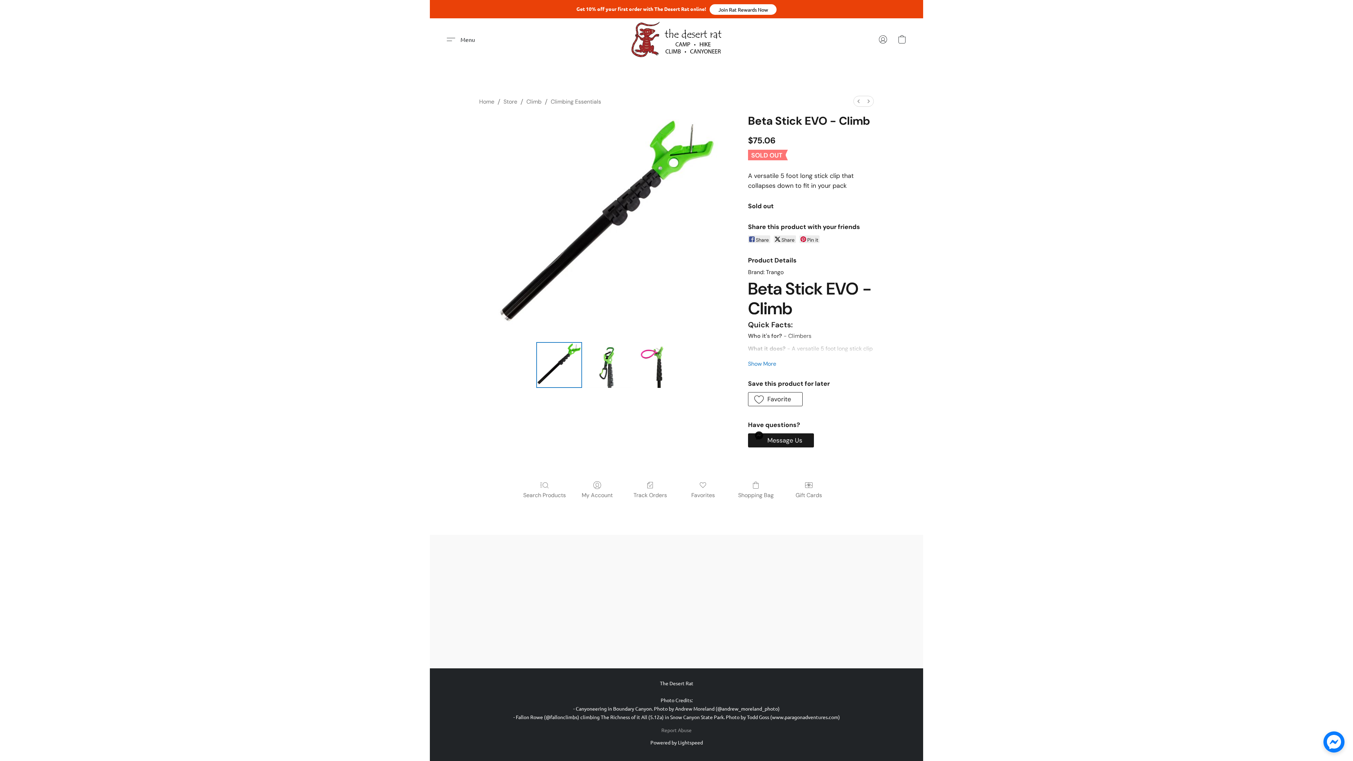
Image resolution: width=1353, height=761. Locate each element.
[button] (743, 9)
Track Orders (650, 495)
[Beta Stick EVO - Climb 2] (657, 365)
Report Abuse (676, 730)
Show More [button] (762, 363)
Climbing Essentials (576, 101)
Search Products (544, 495)
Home (486, 101)
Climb (534, 101)
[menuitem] (859, 101)
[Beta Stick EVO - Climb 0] (559, 365)
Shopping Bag (756, 495)
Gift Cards (809, 495)
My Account (597, 495)
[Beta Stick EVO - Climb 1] (608, 365)
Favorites (703, 495)
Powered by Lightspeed (676, 742)
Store (510, 101)
